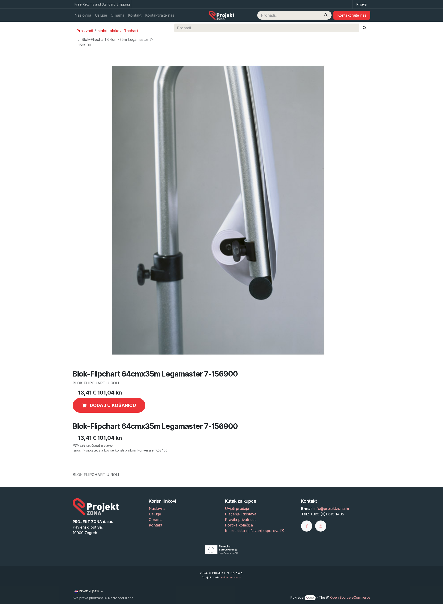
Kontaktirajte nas (351, 15)
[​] (308, 525)
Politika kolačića (239, 525)
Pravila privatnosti (240, 519)
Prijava (361, 4)
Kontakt (155, 525)
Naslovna (157, 508)
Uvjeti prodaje (237, 508)
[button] (109, 405)
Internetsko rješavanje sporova (253, 530)
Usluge (155, 514)
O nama (155, 519)
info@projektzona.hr (332, 508)
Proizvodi (84, 30)
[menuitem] (83, 15)
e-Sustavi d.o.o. (231, 577)
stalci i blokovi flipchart (118, 30)
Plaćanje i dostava (240, 514)
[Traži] (326, 15)
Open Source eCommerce (350, 597)
